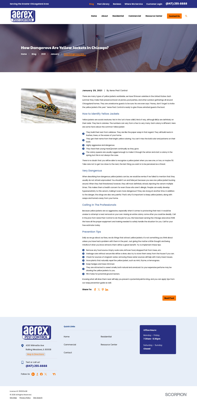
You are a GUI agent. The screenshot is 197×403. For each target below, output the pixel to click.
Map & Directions (35, 354)
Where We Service (134, 4)
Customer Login (154, 4)
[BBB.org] (37, 374)
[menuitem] (13, 397)
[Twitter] (45, 374)
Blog (91, 4)
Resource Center (109, 344)
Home (67, 336)
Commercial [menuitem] (134, 16)
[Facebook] (41, 374)
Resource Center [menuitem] (154, 16)
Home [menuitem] (94, 16)
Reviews (117, 4)
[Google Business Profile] (33, 374)
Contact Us (174, 16)
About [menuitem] (104, 16)
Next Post (169, 298)
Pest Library (103, 4)
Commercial (70, 344)
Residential (106, 336)
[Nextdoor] (54, 374)
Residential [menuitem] (118, 16)
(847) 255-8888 (176, 3)
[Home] (23, 16)
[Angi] (49, 374)
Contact (68, 352)
